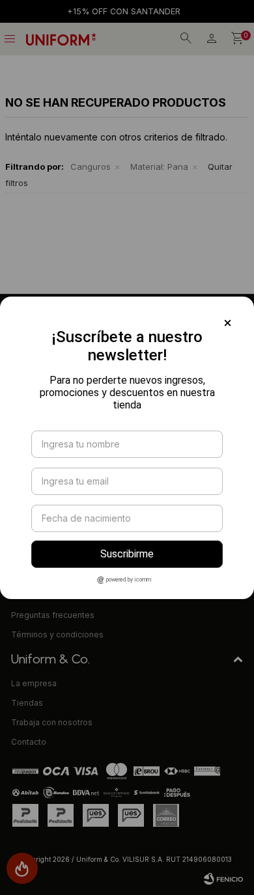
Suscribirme (127, 554)
